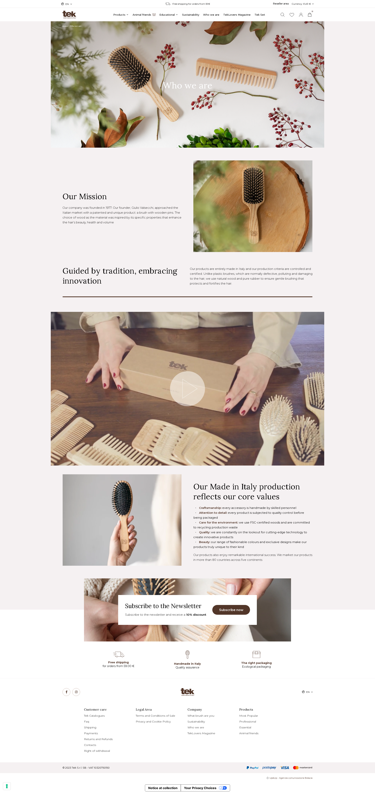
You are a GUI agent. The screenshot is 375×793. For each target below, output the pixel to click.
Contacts (90, 745)
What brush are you (201, 715)
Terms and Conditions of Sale (155, 715)
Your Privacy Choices (200, 788)
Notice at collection (163, 788)
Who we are (196, 727)
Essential (245, 727)
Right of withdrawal (97, 751)
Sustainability (196, 721)
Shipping (90, 727)
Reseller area (281, 3)
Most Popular (248, 715)
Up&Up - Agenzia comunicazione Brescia (291, 778)
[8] (7, 786)
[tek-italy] (69, 13)
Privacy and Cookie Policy (153, 721)
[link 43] (291, 15)
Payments (91, 733)
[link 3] (301, 15)
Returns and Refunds (98, 739)
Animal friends (248, 733)
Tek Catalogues (94, 715)
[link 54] (66, 692)
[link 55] (76, 692)
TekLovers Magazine (201, 733)
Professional (247, 721)
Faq (86, 721)
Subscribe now (231, 610)
